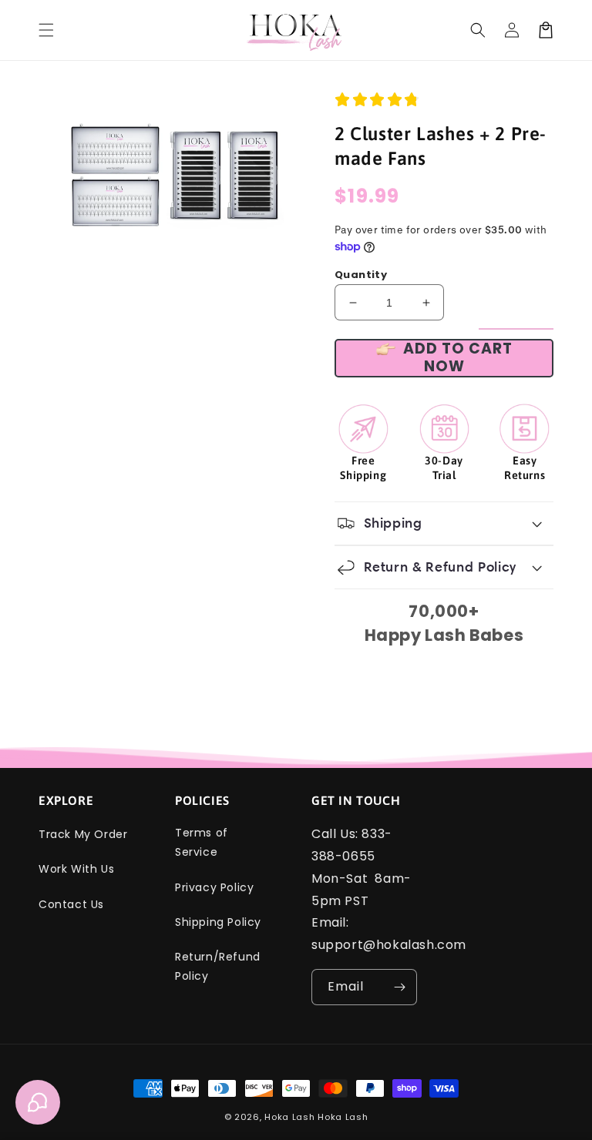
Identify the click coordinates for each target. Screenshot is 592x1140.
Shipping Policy (218, 922)
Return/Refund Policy (218, 966)
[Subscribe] (399, 987)
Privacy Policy (214, 887)
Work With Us (76, 869)
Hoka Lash (289, 1117)
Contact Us (71, 904)
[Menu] (46, 30)
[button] (478, 30)
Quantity (361, 274)
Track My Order (83, 834)
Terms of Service (201, 842)
